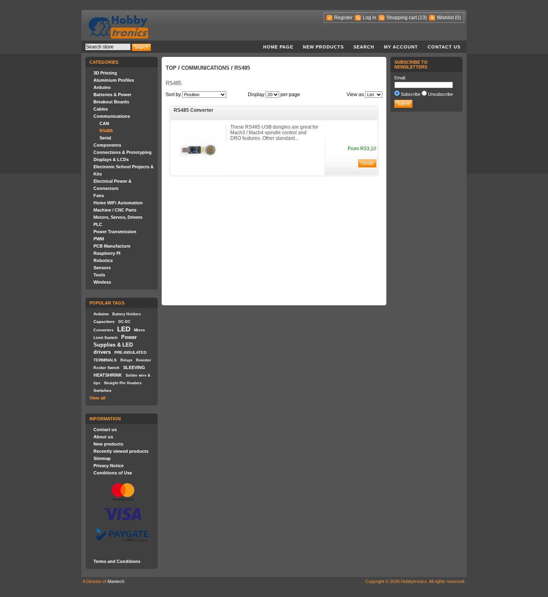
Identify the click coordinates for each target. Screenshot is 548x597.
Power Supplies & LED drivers (115, 344)
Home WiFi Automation (118, 202)
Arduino (102, 87)
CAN (104, 123)
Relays (126, 360)
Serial (105, 137)
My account (401, 46)
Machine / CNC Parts (114, 210)
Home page (278, 46)
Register (343, 17)
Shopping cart (401, 17)
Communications (111, 116)
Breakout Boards (111, 101)
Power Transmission (114, 231)
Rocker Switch (106, 368)
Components (107, 145)
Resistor (143, 360)
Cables (100, 109)
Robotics (103, 260)
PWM (98, 238)
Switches (102, 390)
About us (103, 436)
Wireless (102, 282)
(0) (458, 17)
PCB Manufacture (111, 246)
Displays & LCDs (111, 159)
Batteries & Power (112, 94)
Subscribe (410, 94)
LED (123, 329)
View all (97, 397)
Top (171, 68)
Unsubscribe (440, 94)
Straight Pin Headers (123, 383)
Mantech (116, 581)
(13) (422, 17)
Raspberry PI (106, 253)
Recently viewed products (120, 451)
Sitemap (102, 458)
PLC (97, 224)
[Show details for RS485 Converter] (199, 172)
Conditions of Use (112, 472)
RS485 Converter (193, 110)
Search (363, 46)
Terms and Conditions (116, 561)
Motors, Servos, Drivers (117, 217)
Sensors (102, 267)
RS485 (106, 130)
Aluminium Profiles (113, 80)
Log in (369, 17)
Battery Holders (126, 314)
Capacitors (104, 321)
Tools (99, 274)
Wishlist (445, 17)
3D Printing (105, 73)
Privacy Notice (108, 465)
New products (323, 46)
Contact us (444, 46)
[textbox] (107, 47)
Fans (98, 195)
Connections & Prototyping (122, 152)
